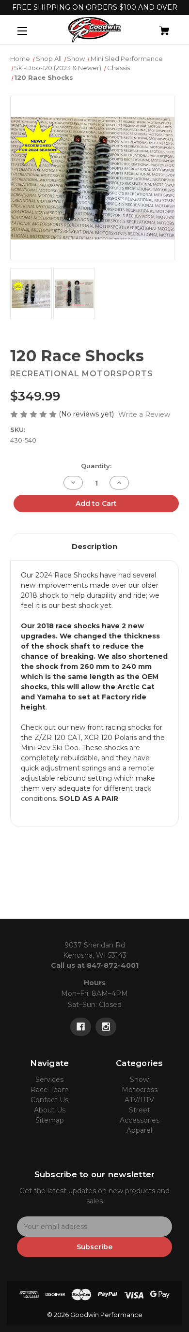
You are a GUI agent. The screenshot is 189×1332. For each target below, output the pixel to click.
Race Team (50, 1089)
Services (49, 1079)
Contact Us (49, 1099)
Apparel (139, 1130)
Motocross (140, 1089)
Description (94, 546)
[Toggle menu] (30, 30)
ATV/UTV (139, 1099)
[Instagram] (106, 1027)
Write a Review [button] (144, 414)
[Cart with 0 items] (152, 27)
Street (139, 1110)
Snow (139, 1079)
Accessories (139, 1120)
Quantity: (96, 466)
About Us (49, 1110)
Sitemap (49, 1120)
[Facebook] (81, 1027)
